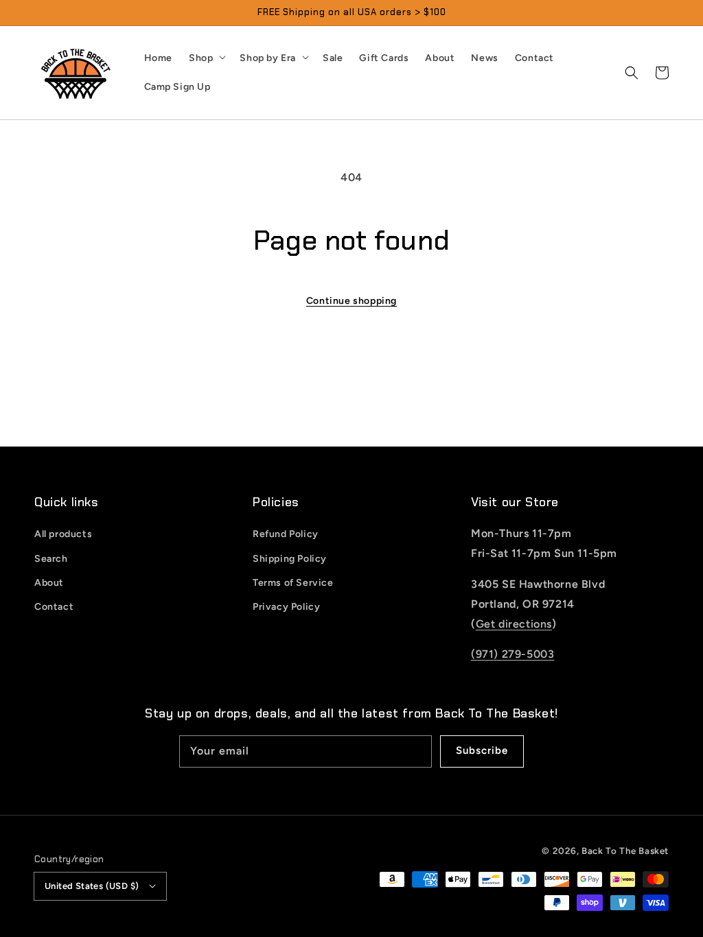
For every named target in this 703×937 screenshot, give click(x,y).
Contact (53, 607)
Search (51, 559)
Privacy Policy (286, 607)
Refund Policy (286, 534)
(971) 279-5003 (512, 654)
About (49, 583)
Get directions (514, 623)
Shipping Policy (290, 559)
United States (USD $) (92, 886)
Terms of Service (293, 583)
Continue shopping (351, 301)
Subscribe (482, 750)
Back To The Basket (625, 850)
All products (63, 534)
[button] (631, 73)
